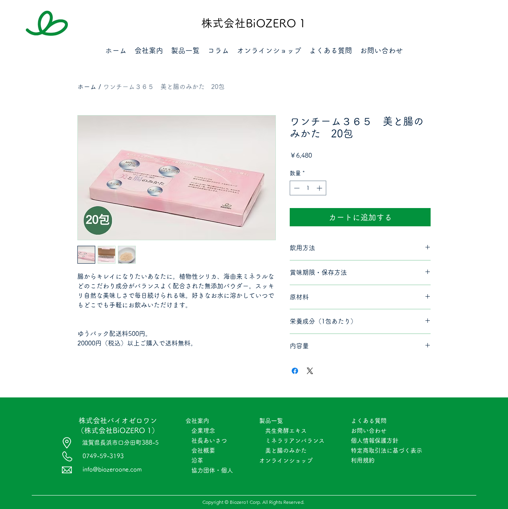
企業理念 (203, 431)
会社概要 (203, 450)
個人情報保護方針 (374, 440)
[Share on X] (310, 371)
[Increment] (320, 188)
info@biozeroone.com (112, 469)
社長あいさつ (209, 440)
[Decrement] (296, 188)
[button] (149, 50)
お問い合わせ (369, 431)
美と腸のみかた (286, 450)
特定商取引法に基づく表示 (389, 450)
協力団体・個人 (212, 470)
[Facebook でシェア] (295, 371)
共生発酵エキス (283, 431)
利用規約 (363, 460)
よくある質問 (369, 421)
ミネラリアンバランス (295, 440)
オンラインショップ (289, 460)
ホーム (86, 86)
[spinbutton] (308, 188)
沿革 (197, 460)
